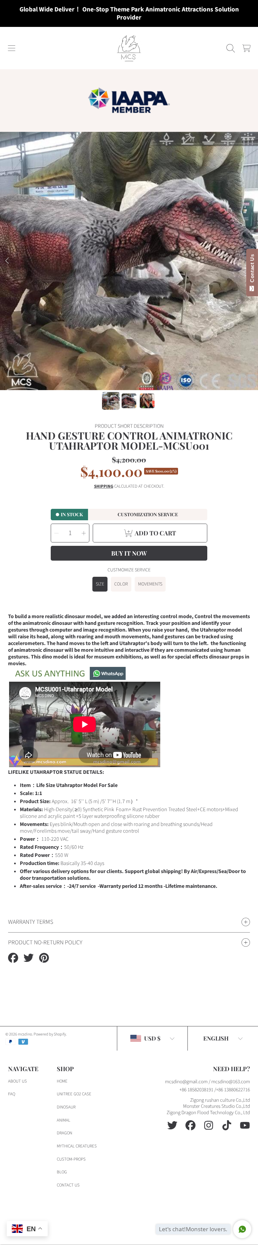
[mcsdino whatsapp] (67, 678)
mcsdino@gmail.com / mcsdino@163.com (207, 1081)
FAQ (11, 1094)
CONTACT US (68, 1185)
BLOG (62, 1172)
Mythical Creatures (77, 1146)
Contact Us (252, 270)
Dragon (64, 1133)
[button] (11, 48)
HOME (62, 1081)
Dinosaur (66, 1107)
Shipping (103, 486)
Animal (63, 1120)
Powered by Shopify (50, 1034)
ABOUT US (17, 1081)
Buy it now (129, 553)
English (216, 1038)
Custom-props (71, 1159)
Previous (7, 261)
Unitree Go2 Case (74, 1094)
